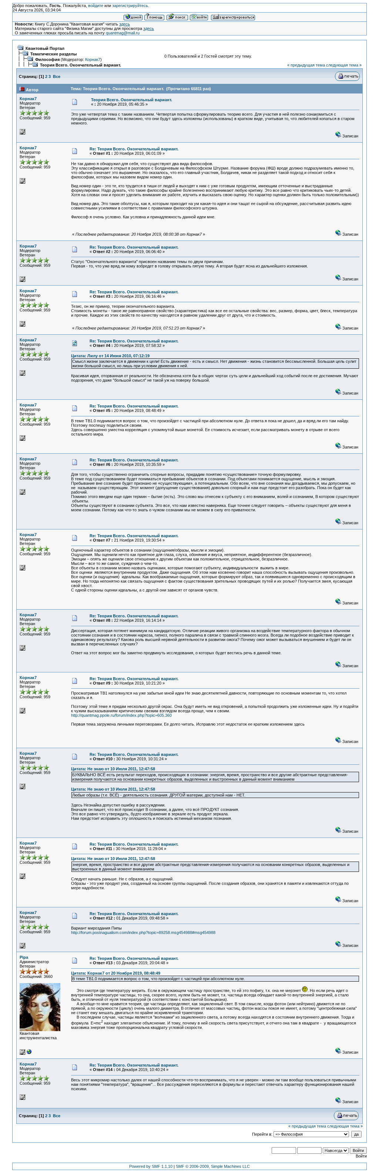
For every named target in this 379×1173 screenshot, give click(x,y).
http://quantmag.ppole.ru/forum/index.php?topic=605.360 (121, 715)
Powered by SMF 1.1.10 (150, 1166)
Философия (47, 59)
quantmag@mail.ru (123, 33)
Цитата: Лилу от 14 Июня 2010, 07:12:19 (110, 356)
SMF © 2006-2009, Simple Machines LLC (213, 1166)
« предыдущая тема (306, 65)
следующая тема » (344, 65)
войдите (95, 5)
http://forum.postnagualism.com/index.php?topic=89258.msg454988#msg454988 (143, 932)
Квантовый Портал (45, 48)
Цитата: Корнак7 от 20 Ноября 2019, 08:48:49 (115, 973)
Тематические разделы (53, 54)
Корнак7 (92, 59)
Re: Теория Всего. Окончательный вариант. (134, 149)
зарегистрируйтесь (130, 5)
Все (56, 76)
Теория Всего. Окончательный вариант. (80, 65)
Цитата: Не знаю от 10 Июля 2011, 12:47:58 (113, 769)
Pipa (24, 957)
